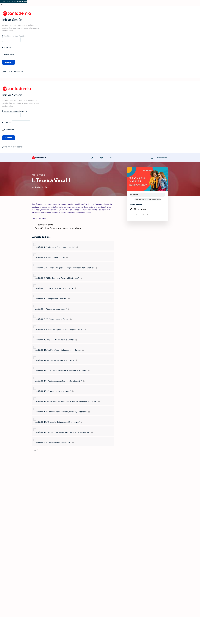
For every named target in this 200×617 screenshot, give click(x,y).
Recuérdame (9, 54)
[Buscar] (151, 157)
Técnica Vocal (38, 175)
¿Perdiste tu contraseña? (12, 71)
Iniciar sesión (162, 158)
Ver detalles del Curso (40, 187)
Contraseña (6, 47)
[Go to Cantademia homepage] (41, 157)
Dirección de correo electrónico (14, 36)
